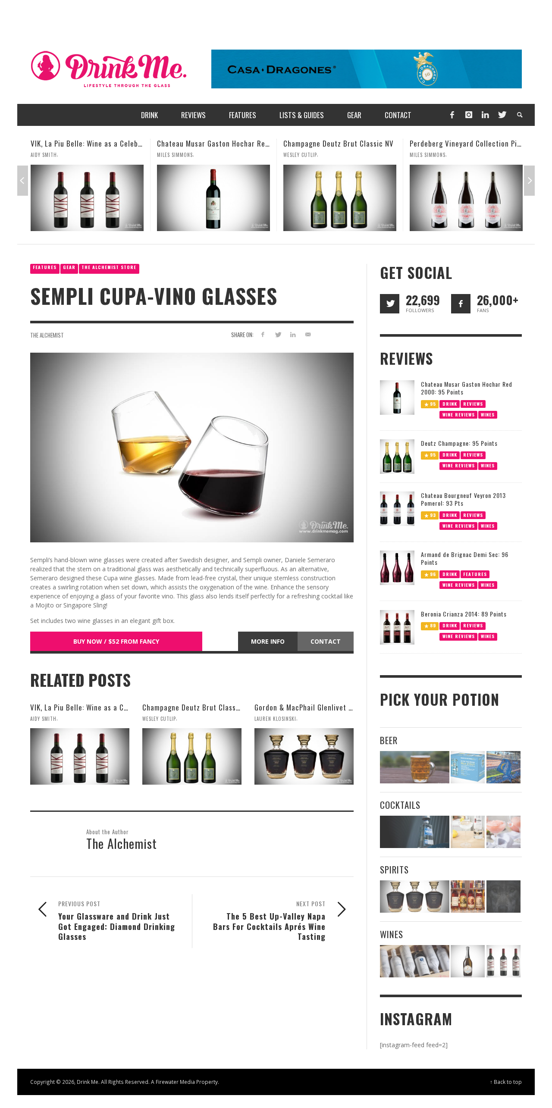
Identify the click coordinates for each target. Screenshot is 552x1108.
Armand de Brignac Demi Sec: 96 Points (464, 558)
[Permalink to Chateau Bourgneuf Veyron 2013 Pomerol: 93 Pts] (397, 508)
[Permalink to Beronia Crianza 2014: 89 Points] (397, 627)
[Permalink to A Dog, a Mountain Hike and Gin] (503, 896)
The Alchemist (47, 335)
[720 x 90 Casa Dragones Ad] (366, 68)
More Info (268, 641)
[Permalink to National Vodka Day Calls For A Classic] (468, 832)
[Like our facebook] (460, 303)
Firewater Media (175, 1081)
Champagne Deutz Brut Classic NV (278, 143)
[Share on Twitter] (278, 334)
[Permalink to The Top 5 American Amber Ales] (414, 767)
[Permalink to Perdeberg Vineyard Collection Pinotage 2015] (406, 198)
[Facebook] (452, 115)
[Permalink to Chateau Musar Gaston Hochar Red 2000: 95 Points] (153, 198)
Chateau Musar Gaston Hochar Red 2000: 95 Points (180, 143)
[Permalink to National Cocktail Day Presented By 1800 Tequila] (414, 832)
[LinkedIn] (485, 115)
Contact (325, 641)
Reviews (473, 403)
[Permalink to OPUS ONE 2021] (414, 961)
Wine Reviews (458, 414)
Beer (389, 740)
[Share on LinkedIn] (292, 334)
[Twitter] (501, 115)
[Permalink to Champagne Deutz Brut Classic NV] (279, 198)
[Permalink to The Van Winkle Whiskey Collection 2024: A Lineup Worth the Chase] (468, 896)
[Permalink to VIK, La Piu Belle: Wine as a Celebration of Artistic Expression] (79, 756)
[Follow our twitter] (389, 303)
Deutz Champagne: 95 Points (459, 443)
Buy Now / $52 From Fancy (116, 641)
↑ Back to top (506, 1081)
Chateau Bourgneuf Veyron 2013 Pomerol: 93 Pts (463, 499)
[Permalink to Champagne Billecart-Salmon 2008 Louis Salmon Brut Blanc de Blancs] (468, 961)
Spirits (394, 869)
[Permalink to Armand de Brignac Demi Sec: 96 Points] (397, 567)
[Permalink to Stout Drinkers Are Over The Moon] (468, 767)
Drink (449, 403)
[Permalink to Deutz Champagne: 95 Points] (397, 456)
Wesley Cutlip (240, 154)
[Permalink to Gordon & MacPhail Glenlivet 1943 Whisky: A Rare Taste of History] (304, 756)
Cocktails (400, 804)
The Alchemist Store (109, 267)
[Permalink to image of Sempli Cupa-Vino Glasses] (192, 447)
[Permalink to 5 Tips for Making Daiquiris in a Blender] (503, 832)
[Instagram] (469, 115)
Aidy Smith (43, 718)
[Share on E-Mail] (308, 334)
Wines (488, 414)
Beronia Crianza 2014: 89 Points (464, 613)
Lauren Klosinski (497, 154)
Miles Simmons (115, 154)
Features (44, 267)
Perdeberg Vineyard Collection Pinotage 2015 (423, 143)
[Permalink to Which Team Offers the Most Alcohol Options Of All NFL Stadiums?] (503, 767)
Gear (69, 267)
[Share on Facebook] (263, 334)
